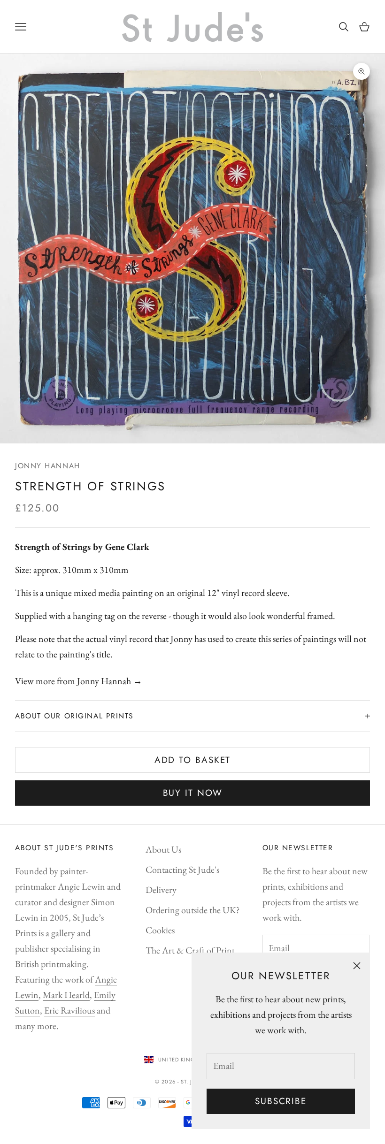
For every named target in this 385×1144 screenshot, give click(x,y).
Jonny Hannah (47, 465)
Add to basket (192, 760)
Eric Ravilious (69, 1010)
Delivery (161, 890)
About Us (163, 849)
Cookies (160, 930)
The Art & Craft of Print (190, 950)
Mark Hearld (66, 995)
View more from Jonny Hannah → (78, 681)
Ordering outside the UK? (193, 910)
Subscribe (281, 1101)
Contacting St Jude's (182, 869)
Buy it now (193, 792)
